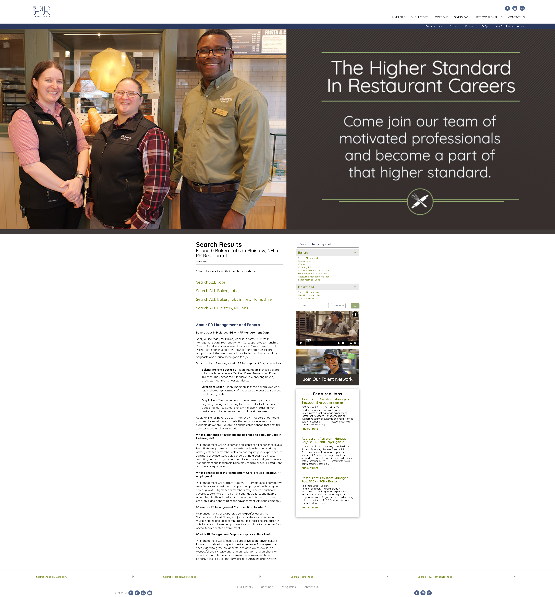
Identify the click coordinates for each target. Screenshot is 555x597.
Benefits (470, 26)
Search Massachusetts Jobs (179, 576)
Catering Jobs (305, 267)
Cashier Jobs (304, 264)
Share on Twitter (137, 592)
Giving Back (462, 17)
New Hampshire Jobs (309, 295)
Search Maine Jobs (302, 576)
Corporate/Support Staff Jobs (313, 270)
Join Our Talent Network (509, 26)
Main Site (398, 17)
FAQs (485, 26)
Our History (419, 17)
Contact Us (516, 17)
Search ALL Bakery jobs (217, 290)
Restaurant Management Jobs (313, 276)
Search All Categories (309, 258)
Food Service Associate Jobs (313, 273)
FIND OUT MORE (309, 428)
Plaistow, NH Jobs (307, 298)
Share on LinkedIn (143, 592)
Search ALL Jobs (211, 282)
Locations (441, 17)
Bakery (303, 252)
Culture (454, 26)
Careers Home (434, 26)
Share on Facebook (130, 592)
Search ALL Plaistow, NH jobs (222, 308)
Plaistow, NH (306, 287)
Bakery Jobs (304, 261)
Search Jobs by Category (51, 576)
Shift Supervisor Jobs (309, 279)
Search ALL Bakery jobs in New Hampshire (234, 299)
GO (355, 306)
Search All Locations (308, 292)
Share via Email (149, 592)
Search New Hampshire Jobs (435, 576)
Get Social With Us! (489, 17)
